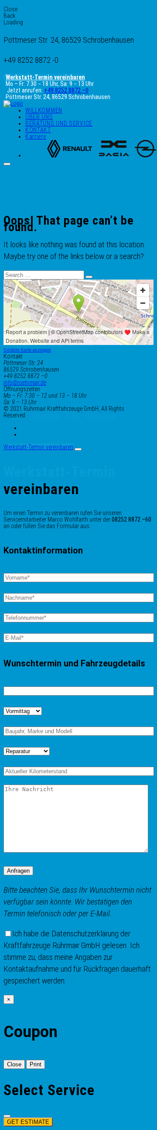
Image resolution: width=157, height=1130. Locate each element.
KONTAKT (38, 129)
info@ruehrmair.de (24, 382)
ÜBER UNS (39, 116)
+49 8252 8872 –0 (66, 90)
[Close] (78, 449)
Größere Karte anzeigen (27, 350)
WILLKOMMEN (43, 110)
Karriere (35, 136)
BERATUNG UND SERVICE (58, 123)
